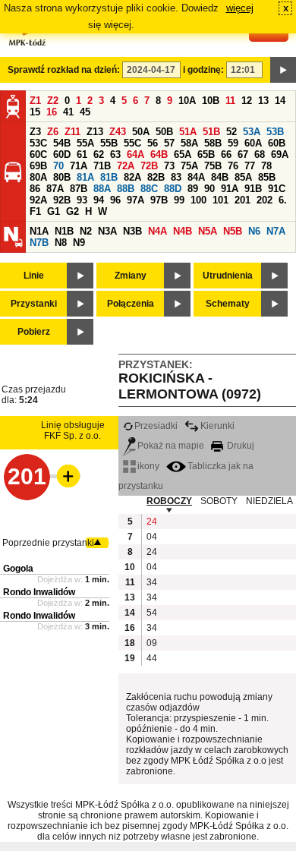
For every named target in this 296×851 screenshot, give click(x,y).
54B (62, 143)
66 (226, 154)
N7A (275, 231)
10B (210, 100)
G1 (53, 211)
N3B (132, 231)
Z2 (52, 100)
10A (187, 100)
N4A (157, 231)
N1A (39, 231)
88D (172, 188)
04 (151, 536)
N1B (64, 231)
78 (266, 166)
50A (141, 131)
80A (38, 177)
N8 (61, 242)
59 (233, 143)
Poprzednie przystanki (48, 542)
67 (243, 154)
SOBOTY (219, 501)
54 (151, 612)
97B (159, 200)
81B (109, 177)
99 (179, 200)
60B (276, 143)
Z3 (35, 131)
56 (152, 143)
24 (151, 521)
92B (62, 200)
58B (213, 143)
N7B (39, 242)
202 (264, 200)
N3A (107, 231)
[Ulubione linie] (63, 476)
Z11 (72, 131)
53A (251, 131)
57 (169, 143)
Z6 (52, 131)
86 (35, 188)
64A (135, 154)
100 (198, 200)
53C (38, 143)
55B (109, 143)
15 (35, 112)
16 (51, 112)
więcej (239, 8)
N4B (182, 231)
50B (164, 131)
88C (149, 188)
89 (192, 188)
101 (220, 200)
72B (149, 166)
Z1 (35, 100)
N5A (207, 231)
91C (276, 188)
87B (78, 188)
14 (280, 100)
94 (98, 200)
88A (102, 188)
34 (151, 582)
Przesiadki (156, 426)
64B (159, 154)
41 (68, 112)
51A (188, 131)
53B (275, 131)
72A (125, 166)
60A (253, 143)
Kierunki (217, 426)
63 (115, 154)
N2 (86, 231)
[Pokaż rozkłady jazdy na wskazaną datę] (283, 70)
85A (243, 177)
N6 (254, 231)
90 (209, 188)
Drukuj (239, 445)
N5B (232, 231)
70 (58, 166)
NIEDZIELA (269, 501)
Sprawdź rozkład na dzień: (64, 70)
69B (38, 166)
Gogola (18, 568)
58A (189, 143)
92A (38, 200)
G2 (72, 211)
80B (62, 177)
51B (211, 131)
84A (196, 177)
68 (259, 154)
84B (219, 177)
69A (279, 154)
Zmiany (130, 275)
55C (132, 143)
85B (267, 177)
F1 (35, 211)
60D (62, 154)
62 (98, 154)
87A (55, 188)
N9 (79, 242)
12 (246, 100)
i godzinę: (203, 70)
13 (263, 100)
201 (242, 200)
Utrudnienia (228, 275)
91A (229, 188)
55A (85, 143)
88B (125, 188)
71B (102, 166)
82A (132, 177)
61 (82, 154)
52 (231, 131)
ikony (148, 466)
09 (151, 643)
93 (82, 200)
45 (85, 112)
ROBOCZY (169, 501)
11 (230, 100)
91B (253, 188)
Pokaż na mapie (170, 445)
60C (38, 154)
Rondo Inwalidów (39, 592)
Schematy (228, 303)
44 (151, 658)
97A (135, 200)
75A (189, 166)
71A (78, 166)
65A (182, 154)
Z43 (117, 131)
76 (233, 166)
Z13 (95, 131)
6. (283, 200)
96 (115, 200)
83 (176, 177)
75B (213, 166)
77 (249, 166)
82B (156, 177)
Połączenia (130, 303)
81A (85, 177)
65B (206, 154)
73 (169, 166)
